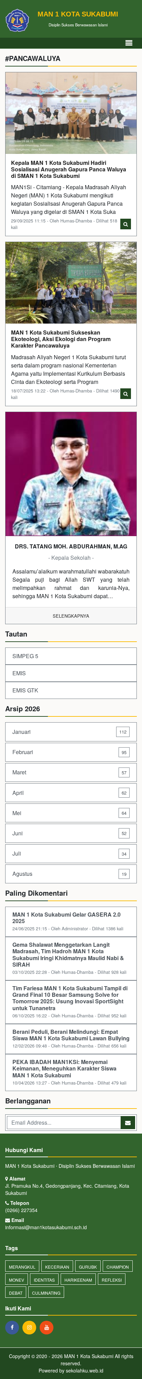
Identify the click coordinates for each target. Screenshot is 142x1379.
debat (15, 1293)
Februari (69, 752)
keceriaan (57, 1267)
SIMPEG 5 (25, 656)
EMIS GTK (25, 690)
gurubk (88, 1267)
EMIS (19, 673)
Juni (69, 833)
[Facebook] (13, 1327)
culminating (46, 1293)
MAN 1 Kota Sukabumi (88, 1356)
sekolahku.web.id (84, 1370)
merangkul (22, 1267)
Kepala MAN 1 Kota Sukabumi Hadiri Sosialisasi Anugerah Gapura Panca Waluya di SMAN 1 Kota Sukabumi (68, 169)
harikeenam (78, 1280)
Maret (69, 772)
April (69, 793)
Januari (69, 732)
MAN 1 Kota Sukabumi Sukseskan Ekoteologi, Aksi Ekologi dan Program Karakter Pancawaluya (61, 338)
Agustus (69, 874)
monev (16, 1280)
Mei (69, 813)
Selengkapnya (71, 616)
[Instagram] (31, 1327)
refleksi (112, 1280)
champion (117, 1267)
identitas (44, 1280)
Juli (69, 853)
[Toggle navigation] (129, 43)
